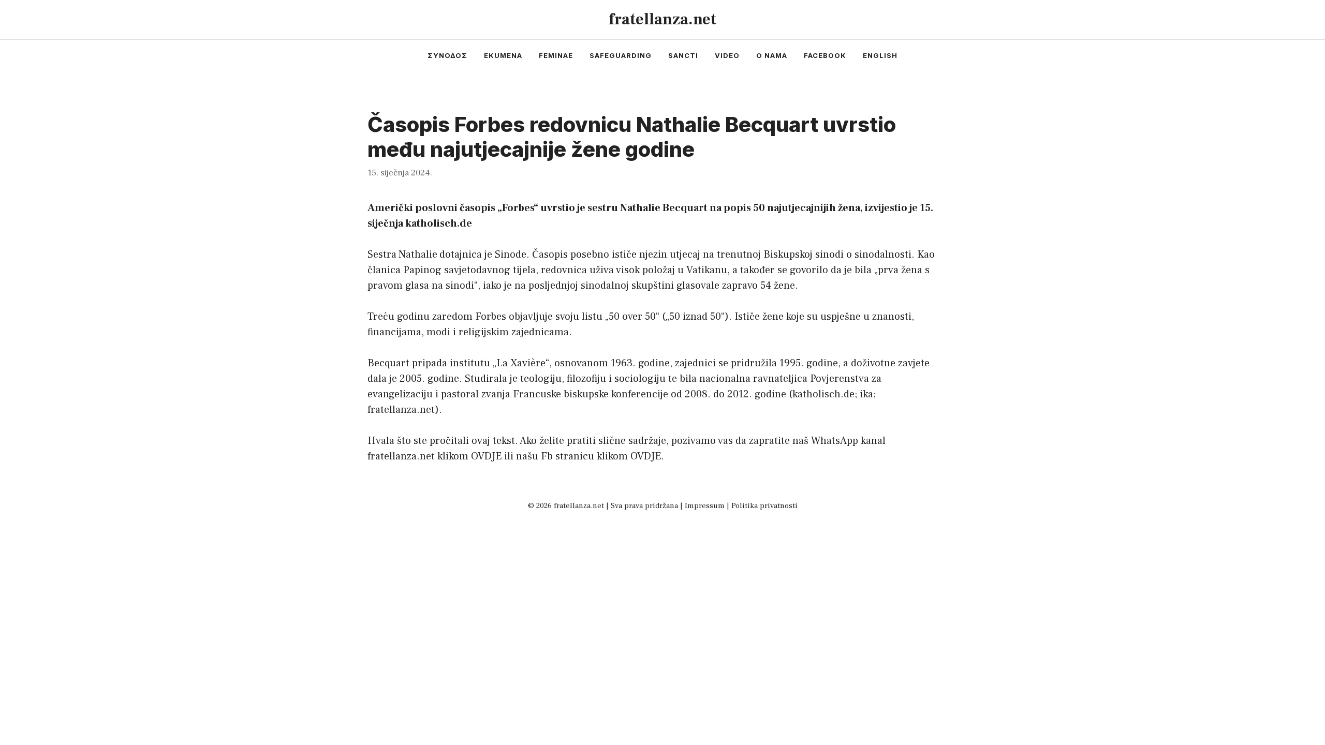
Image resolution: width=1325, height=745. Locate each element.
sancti (683, 55)
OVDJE (486, 456)
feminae (556, 55)
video (727, 55)
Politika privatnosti (764, 506)
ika (866, 394)
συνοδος (447, 55)
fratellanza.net (662, 19)
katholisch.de (823, 394)
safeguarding (621, 55)
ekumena (503, 55)
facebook (825, 55)
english (880, 55)
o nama (771, 55)
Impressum (705, 506)
